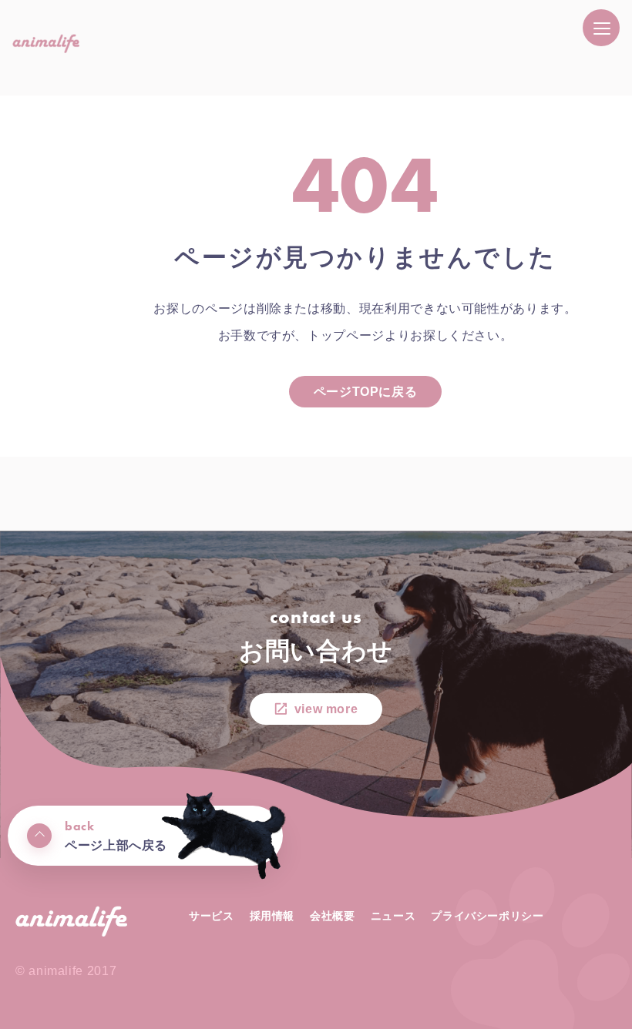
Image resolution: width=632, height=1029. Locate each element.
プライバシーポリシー (487, 916)
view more (326, 709)
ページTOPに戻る (366, 391)
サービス (211, 916)
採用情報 (272, 916)
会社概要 (332, 916)
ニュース (393, 916)
